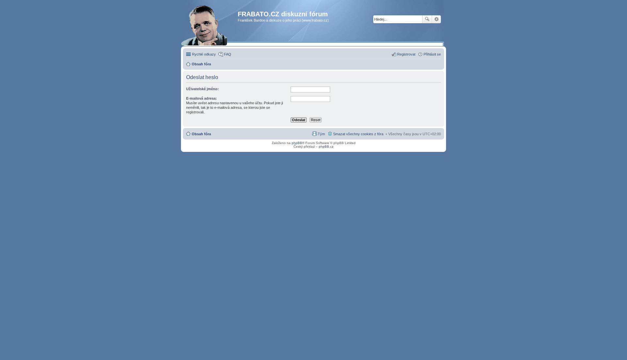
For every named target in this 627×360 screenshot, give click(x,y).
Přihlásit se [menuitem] (432, 54)
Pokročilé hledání (436, 19)
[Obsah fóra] (211, 27)
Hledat (427, 19)
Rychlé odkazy (204, 54)
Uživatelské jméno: (202, 89)
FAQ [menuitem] (227, 54)
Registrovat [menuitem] (406, 54)
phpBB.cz (326, 146)
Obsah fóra (201, 134)
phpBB (297, 143)
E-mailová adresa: (201, 98)
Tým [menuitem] (321, 134)
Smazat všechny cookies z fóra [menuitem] (358, 134)
